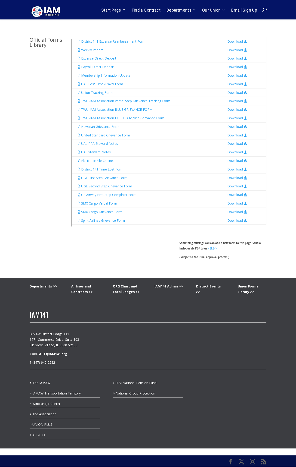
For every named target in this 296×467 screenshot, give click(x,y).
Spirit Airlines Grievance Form (102, 220)
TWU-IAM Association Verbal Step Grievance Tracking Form (125, 101)
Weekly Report (91, 50)
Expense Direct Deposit (98, 58)
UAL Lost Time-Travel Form (101, 84)
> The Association (43, 414)
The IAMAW (40, 383)
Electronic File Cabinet (97, 160)
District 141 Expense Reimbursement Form (112, 41)
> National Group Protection (134, 393)
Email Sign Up (244, 10)
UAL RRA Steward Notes (99, 143)
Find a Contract (146, 10)
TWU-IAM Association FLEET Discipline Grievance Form (122, 118)
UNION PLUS (42, 424)
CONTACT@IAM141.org (48, 354)
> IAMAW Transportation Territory (56, 393)
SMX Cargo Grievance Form (101, 212)
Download (235, 41)
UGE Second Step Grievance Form (106, 186)
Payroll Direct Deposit (97, 67)
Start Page (111, 10)
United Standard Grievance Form (105, 135)
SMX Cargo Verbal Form (98, 203)
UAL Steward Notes (95, 152)
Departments (178, 10)
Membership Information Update (105, 75)
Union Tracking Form (96, 92)
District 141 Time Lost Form (101, 169)
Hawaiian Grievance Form (100, 126)
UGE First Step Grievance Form (103, 178)
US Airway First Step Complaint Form (108, 194)
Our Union (211, 10)
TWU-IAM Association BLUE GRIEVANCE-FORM (116, 109)
